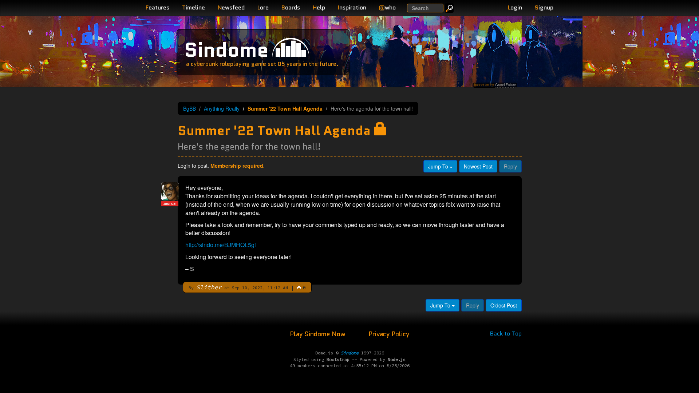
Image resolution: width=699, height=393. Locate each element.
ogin (515, 7)
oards (290, 7)
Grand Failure (505, 84)
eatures (157, 7)
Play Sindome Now (318, 334)
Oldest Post (503, 305)
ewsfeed (231, 7)
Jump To (439, 166)
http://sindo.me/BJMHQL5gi (220, 245)
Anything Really (222, 108)
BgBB (189, 108)
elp (319, 7)
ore (263, 7)
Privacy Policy (388, 334)
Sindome (226, 49)
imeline (193, 7)
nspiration (352, 7)
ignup (544, 7)
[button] (299, 287)
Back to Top (506, 333)
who (387, 7)
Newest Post (478, 166)
